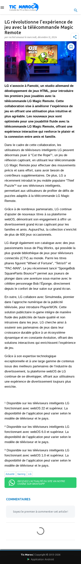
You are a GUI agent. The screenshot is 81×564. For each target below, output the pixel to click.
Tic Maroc (27, 554)
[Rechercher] (75, 10)
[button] (74, 37)
